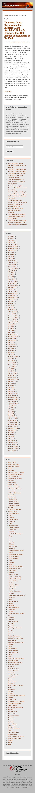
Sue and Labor (12, 724)
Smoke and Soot (14, 585)
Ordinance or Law (14, 568)
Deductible (11, 623)
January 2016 (12, 395)
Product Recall (13, 574)
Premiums (11, 693)
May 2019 (11, 352)
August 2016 (11, 381)
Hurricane (12, 548)
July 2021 (11, 326)
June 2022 (11, 303)
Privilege (10, 697)
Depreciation (11, 626)
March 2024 (11, 279)
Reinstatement (12, 711)
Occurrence (11, 689)
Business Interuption (14, 487)
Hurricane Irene (13, 501)
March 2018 (11, 361)
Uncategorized (12, 734)
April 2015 (11, 414)
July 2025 (11, 252)
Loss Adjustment (13, 675)
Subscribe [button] (10, 151)
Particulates (12, 570)
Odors (10, 564)
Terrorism (11, 589)
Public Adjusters (12, 705)
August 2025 (11, 250)
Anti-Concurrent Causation (16, 472)
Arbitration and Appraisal (15, 474)
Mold (10, 560)
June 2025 (11, 254)
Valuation (10, 740)
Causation (11, 507)
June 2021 (11, 328)
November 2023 (13, 285)
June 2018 (11, 359)
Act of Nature (12, 462)
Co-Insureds (11, 609)
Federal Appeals (13, 650)
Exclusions (11, 644)
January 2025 (12, 264)
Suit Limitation (12, 726)
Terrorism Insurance (14, 728)
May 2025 (11, 256)
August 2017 (11, 367)
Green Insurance (13, 660)
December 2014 (13, 422)
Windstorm (12, 605)
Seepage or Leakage (15, 576)
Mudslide (11, 562)
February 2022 (12, 311)
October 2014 (12, 426)
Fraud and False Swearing (16, 658)
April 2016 (11, 389)
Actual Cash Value (13, 464)
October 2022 (12, 295)
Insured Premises (13, 671)
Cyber (10, 523)
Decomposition (13, 525)
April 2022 (11, 307)
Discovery (11, 632)
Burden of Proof (12, 484)
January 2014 (12, 444)
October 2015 (12, 401)
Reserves (11, 720)
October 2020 (12, 338)
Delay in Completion (15, 493)
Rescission (11, 718)
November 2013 (13, 448)
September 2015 (13, 403)
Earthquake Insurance (14, 636)
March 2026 (11, 242)
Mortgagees (11, 683)
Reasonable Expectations (15, 707)
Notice (10, 687)
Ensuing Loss (12, 640)
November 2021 (13, 318)
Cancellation (11, 495)
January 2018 (12, 363)
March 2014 (11, 440)
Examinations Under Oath (16, 642)
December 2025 (13, 246)
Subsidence (12, 587)
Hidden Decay (13, 546)
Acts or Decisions (14, 513)
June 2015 (11, 410)
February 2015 (12, 418)
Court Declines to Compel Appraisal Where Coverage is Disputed (17, 165)
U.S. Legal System (13, 732)
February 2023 (12, 291)
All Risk (10, 468)
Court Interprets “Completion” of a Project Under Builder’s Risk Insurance (17, 216)
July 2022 (11, 301)
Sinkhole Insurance (17, 95)
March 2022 (11, 309)
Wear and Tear (13, 601)
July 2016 (11, 383)
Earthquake (12, 529)
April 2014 (11, 438)
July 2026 (11, 236)
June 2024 (11, 275)
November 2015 (13, 399)
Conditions (11, 611)
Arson (10, 515)
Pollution (11, 572)
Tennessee (25, 95)
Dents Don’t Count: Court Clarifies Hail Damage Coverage (15, 210)
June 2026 (11, 238)
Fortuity (10, 654)
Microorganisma (14, 556)
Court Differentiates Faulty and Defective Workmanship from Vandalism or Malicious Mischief (17, 222)
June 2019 (11, 350)
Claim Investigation (13, 607)
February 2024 (12, 281)
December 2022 (13, 293)
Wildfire (11, 603)
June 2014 (11, 434)
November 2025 (13, 248)
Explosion (12, 531)
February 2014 (12, 442)
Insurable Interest (13, 668)
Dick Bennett (26, 42)
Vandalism (12, 597)
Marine (10, 679)
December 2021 (13, 316)
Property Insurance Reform (16, 701)
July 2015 (11, 408)
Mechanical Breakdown (16, 554)
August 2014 (11, 430)
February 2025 (12, 262)
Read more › (8, 91)
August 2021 (11, 324)
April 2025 (11, 258)
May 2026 (11, 240)
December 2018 (13, 356)
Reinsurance (11, 713)
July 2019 (11, 348)
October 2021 (12, 320)
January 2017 (12, 375)
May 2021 (11, 330)
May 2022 (11, 305)
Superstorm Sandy (14, 505)
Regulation (13, 99)
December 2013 (13, 446)
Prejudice (10, 691)
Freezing (11, 542)
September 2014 (13, 428)
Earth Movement (14, 97)
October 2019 (12, 346)
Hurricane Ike (13, 499)
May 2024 (11, 277)
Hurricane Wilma (14, 503)
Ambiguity (11, 470)
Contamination (13, 519)
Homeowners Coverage (15, 662)
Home (6, 15)
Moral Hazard (12, 681)
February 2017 (12, 373)
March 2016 (11, 391)
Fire (10, 538)
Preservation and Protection (16, 695)
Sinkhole (19, 99)
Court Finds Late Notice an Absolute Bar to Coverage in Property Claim (16, 181)
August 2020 (11, 340)
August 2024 (11, 271)
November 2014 (13, 424)
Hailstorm (11, 544)
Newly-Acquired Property (15, 685)
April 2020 (11, 342)
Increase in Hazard (13, 664)
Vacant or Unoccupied (14, 738)
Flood (10, 540)
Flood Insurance (13, 652)
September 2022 (13, 297)
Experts (10, 646)
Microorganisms (13, 558)
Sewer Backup (13, 581)
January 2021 (12, 334)
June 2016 (11, 385)
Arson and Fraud (13, 476)
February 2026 (12, 244)
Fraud (9, 656)
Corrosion (12, 521)
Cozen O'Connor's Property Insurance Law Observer (19, 765)
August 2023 (11, 287)
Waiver (10, 742)
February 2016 (12, 393)
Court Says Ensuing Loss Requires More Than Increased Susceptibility (17, 188)
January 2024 (12, 283)
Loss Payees (12, 677)
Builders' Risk (12, 482)
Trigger (10, 730)
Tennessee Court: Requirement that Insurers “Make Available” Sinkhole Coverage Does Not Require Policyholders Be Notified (17, 30)
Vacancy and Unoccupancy (17, 595)
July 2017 (11, 369)
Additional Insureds (13, 466)
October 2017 (12, 365)
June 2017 (11, 371)
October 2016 (12, 377)
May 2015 (11, 412)
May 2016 (11, 387)
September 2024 (13, 269)
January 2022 (12, 314)
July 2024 (11, 273)
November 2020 (13, 336)
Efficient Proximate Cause (16, 638)
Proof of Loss (12, 699)
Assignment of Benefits (15, 478)
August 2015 (11, 406)
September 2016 (13, 379)
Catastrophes (12, 497)
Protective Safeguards (14, 703)
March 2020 (11, 344)
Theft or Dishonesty (15, 509)
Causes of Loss (12, 511)
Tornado (11, 593)
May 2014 (11, 436)
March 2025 (11, 260)
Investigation (11, 673)
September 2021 (13, 322)
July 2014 (11, 432)
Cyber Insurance (13, 621)
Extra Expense (12, 648)
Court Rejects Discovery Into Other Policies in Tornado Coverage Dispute (16, 175)
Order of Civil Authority (15, 566)
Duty (9, 634)
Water (10, 599)
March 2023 (11, 289)
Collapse (11, 517)
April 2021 (11, 332)
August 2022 (11, 299)
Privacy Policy (17, 771)
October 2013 (12, 451)
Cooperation (11, 617)
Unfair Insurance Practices (16, 736)
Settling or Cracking (15, 579)
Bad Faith (11, 480)
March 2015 (11, 416)
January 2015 (12, 420)
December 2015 (13, 397)
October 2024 (12, 267)
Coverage (11, 619)
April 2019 (11, 354)
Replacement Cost (13, 715)
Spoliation (11, 722)
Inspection (11, 666)
